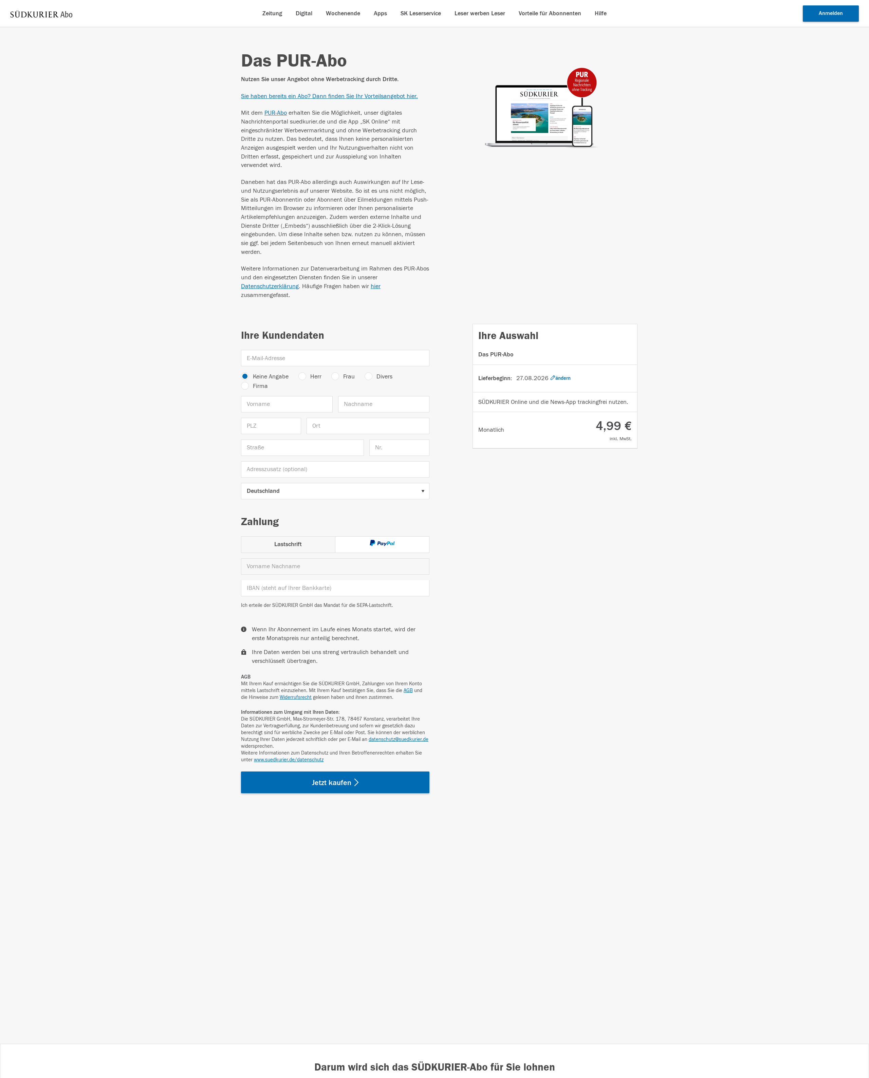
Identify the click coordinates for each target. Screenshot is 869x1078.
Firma (260, 386)
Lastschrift (288, 544)
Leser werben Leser (480, 13)
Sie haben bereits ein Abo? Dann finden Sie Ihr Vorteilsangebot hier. (329, 96)
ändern (563, 378)
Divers (384, 376)
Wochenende (343, 13)
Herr (315, 376)
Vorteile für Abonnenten (550, 13)
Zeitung (272, 13)
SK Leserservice (421, 13)
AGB (408, 690)
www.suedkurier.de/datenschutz (288, 760)
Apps (380, 13)
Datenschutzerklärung (270, 286)
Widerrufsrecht (296, 697)
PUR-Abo (275, 112)
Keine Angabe (271, 376)
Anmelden (831, 13)
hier (376, 286)
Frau (349, 376)
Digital (304, 13)
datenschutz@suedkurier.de (398, 739)
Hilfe (601, 13)
